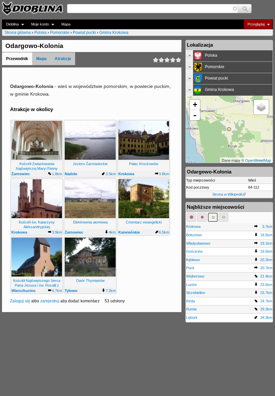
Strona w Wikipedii (227, 194)
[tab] (229, 55)
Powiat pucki (84, 32)
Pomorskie (59, 32)
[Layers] (261, 107)
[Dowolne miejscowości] (223, 217)
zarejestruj (49, 301)
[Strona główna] (32, 8)
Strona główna (17, 32)
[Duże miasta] (191, 217)
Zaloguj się (20, 301)
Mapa (65, 24)
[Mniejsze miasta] (202, 217)
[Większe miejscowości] (213, 217)
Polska (40, 32)
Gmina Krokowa (113, 32)
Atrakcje (63, 58)
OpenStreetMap (258, 160)
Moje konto (38, 24)
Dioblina (10, 24)
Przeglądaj (254, 24)
